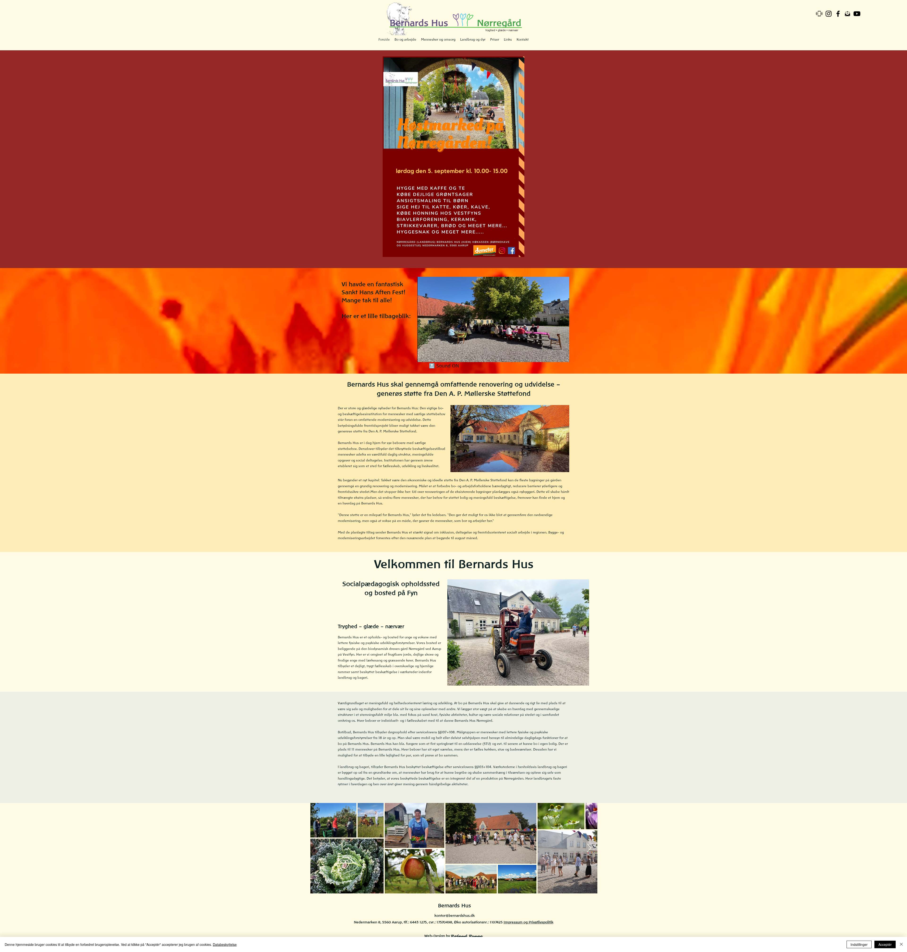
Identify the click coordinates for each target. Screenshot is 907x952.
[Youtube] (857, 14)
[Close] (901, 944)
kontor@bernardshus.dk (454, 916)
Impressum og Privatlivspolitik (528, 922)
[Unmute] (431, 356)
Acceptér (885, 944)
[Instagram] (829, 14)
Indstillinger (859, 944)
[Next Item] (589, 848)
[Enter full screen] (563, 356)
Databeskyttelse (225, 944)
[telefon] (819, 14)
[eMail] (847, 14)
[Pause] (423, 356)
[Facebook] (838, 14)
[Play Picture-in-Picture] (555, 356)
